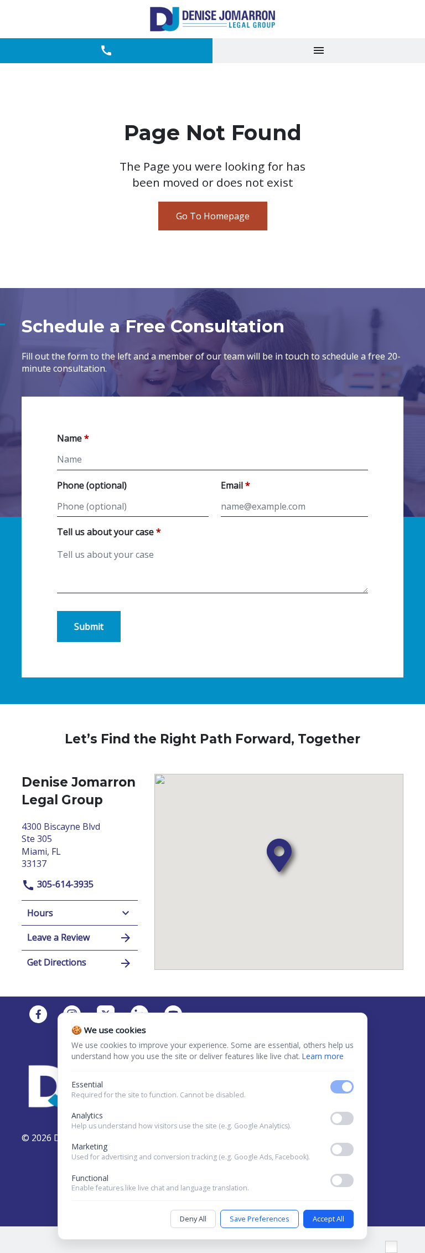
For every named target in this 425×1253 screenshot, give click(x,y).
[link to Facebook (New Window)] (38, 1014)
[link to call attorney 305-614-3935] (106, 50)
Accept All (328, 1219)
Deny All (193, 1219)
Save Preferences (259, 1219)
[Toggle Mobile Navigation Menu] (318, 50)
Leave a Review (58, 937)
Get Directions (56, 962)
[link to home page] (212, 19)
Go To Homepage (213, 216)
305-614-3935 (64, 884)
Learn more (323, 1056)
